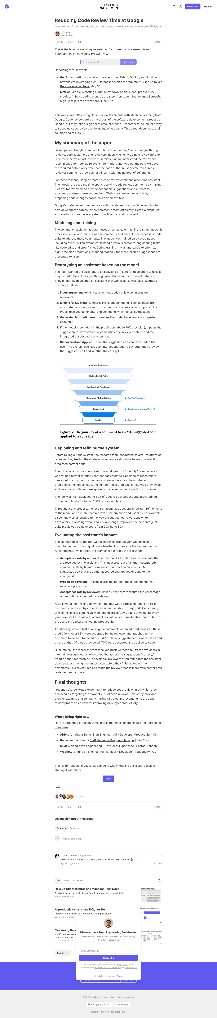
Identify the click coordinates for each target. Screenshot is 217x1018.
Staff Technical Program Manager (112, 740)
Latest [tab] (66, 880)
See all (60, 952)
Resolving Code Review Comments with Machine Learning (115, 115)
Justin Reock (68, 917)
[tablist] (67, 828)
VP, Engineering (91, 746)
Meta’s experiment (90, 689)
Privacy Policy (131, 967)
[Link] (50, 142)
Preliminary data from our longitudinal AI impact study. (83, 913)
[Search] (174, 6)
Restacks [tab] (74, 828)
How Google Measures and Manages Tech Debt (87, 889)
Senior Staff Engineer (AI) (100, 734)
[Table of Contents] (3, 509)
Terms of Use (122, 964)
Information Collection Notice (108, 967)
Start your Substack (101, 1004)
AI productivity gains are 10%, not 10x (80, 909)
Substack (93, 1011)
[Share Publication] (181, 6)
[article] (108, 895)
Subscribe (192, 6)
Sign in (208, 6)
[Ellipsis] (160, 855)
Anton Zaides (68, 855)
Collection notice (126, 997)
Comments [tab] (62, 828)
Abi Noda (66, 32)
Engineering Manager (102, 751)
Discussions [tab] (77, 880)
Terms (113, 997)
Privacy (104, 997)
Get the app (123, 1004)
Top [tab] (58, 880)
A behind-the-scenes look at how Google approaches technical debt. (89, 892)
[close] (136, 919)
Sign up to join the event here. (80, 101)
